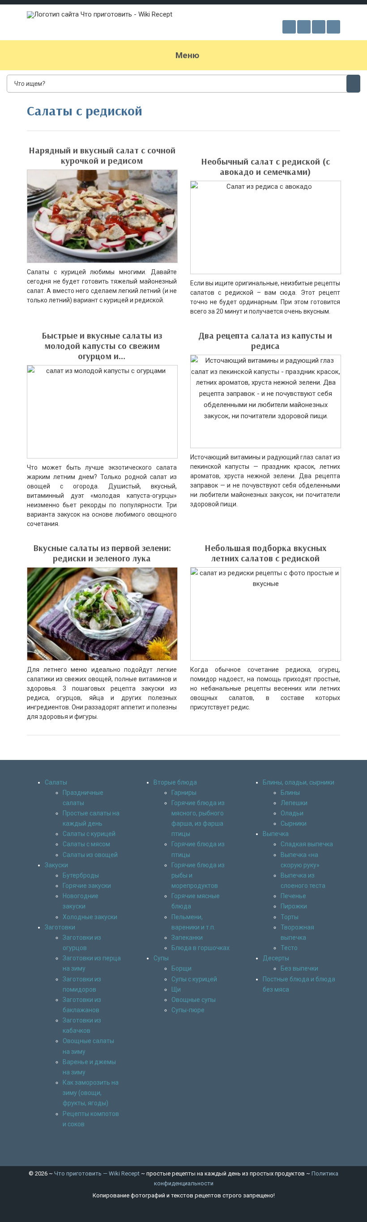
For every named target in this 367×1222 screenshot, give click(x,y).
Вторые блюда (175, 782)
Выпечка (276, 833)
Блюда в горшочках (200, 947)
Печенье (293, 896)
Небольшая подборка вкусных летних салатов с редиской (265, 553)
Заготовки (60, 927)
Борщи (181, 968)
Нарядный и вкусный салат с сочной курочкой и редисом (102, 155)
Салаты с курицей (89, 833)
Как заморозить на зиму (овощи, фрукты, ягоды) (91, 1093)
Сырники (294, 823)
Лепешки (294, 802)
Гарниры (183, 792)
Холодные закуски (90, 917)
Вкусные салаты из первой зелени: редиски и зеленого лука (102, 553)
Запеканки (187, 937)
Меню (187, 55)
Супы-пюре (188, 1010)
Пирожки (294, 906)
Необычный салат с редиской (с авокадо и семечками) (265, 166)
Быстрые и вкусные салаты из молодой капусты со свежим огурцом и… (102, 345)
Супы (161, 958)
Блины (290, 792)
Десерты (276, 958)
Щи (176, 989)
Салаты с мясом (86, 844)
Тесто (289, 947)
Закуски (56, 865)
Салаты (56, 782)
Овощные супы (193, 999)
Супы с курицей (194, 979)
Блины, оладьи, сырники (298, 782)
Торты (290, 917)
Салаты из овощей (90, 854)
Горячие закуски (87, 885)
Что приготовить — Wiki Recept (97, 1173)
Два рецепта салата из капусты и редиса (265, 340)
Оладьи (292, 813)
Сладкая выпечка (307, 844)
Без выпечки (299, 968)
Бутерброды (81, 875)
